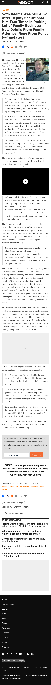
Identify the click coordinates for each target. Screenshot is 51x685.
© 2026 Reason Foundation (11, 667)
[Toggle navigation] (2, 2)
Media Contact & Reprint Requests (15, 507)
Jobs (4, 618)
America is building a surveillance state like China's (25, 547)
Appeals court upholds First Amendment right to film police (23, 555)
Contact (5, 637)
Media (4, 642)
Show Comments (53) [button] (15, 513)
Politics (5, 9)
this (40, 370)
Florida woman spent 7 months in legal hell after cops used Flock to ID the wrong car (25, 525)
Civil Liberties (13, 486)
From (4, 94)
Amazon (5, 647)
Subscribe (36, 455)
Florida (4, 490)
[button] (48, 2)
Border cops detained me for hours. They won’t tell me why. (23, 540)
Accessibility (27, 667)
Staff (4, 613)
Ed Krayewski (6, 41)
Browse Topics (8, 604)
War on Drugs (24, 486)
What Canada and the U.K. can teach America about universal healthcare (21, 532)
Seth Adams (34, 486)
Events (5, 609)
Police (42, 486)
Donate (5, 623)
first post (35, 233)
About (4, 599)
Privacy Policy (37, 667)
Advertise (6, 628)
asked (39, 421)
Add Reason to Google (14, 53)
